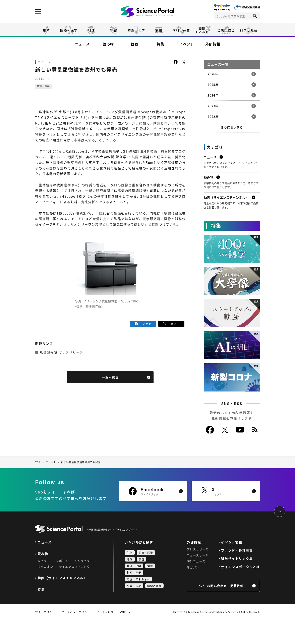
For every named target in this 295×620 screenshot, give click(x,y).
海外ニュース (196, 561)
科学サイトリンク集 (237, 558)
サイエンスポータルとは (240, 567)
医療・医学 (69, 30)
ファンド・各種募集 (237, 550)
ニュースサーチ (198, 555)
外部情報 (212, 43)
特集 (160, 43)
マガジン (193, 567)
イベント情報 (231, 542)
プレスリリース (198, 549)
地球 (91, 30)
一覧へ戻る (110, 377)
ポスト (175, 324)
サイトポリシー (45, 612)
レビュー (44, 561)
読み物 (108, 43)
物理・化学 (136, 30)
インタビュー (83, 561)
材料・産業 (181, 30)
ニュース (82, 43)
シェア (146, 324)
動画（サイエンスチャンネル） (62, 578)
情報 (158, 30)
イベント (186, 43)
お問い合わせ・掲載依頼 (225, 586)
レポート (62, 561)
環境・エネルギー (138, 579)
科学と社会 (248, 30)
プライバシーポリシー (75, 612)
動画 (134, 43)
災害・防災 (226, 30)
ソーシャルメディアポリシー (115, 612)
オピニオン (45, 567)
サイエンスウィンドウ (74, 567)
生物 (46, 30)
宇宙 (113, 30)
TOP (38, 462)
